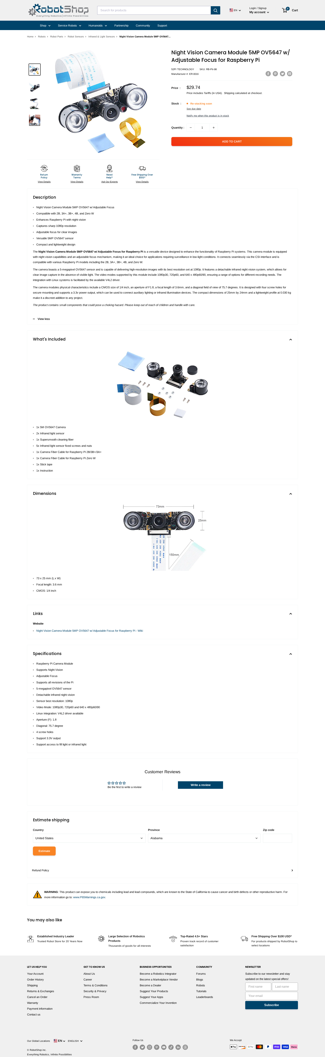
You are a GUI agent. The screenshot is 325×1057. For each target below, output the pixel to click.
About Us (89, 973)
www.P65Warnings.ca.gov (89, 897)
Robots (42, 36)
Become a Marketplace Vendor (159, 979)
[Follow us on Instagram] (149, 1047)
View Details (44, 181)
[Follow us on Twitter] (142, 1047)
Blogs (199, 979)
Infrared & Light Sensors (101, 36)
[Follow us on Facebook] (135, 1047)
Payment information (39, 1008)
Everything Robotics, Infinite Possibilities (49, 1054)
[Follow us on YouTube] (163, 1047)
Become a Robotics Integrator (158, 973)
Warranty (32, 1002)
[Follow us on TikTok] (171, 1047)
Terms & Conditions (96, 985)
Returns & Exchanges (40, 991)
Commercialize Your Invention (158, 1002)
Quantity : (177, 127)
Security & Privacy (95, 991)
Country (38, 829)
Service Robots (68, 25)
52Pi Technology (182, 69)
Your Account (35, 973)
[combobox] (154, 10)
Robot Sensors (76, 36)
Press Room (91, 997)
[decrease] (191, 128)
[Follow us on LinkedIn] (178, 1047)
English (74, 1041)
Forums (201, 973)
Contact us (33, 1014)
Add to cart (232, 141)
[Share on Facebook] (268, 73)
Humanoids (96, 25)
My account (257, 12)
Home (30, 36)
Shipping (32, 985)
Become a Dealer (150, 985)
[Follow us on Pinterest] (156, 1047)
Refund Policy (40, 870)
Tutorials (201, 991)
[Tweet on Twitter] (282, 73)
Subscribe (271, 1005)
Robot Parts (56, 36)
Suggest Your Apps (151, 997)
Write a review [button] (200, 785)
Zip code (268, 829)
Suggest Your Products (154, 991)
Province (154, 829)
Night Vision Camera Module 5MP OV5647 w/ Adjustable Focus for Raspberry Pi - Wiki (89, 630)
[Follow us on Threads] (185, 1047)
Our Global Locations (38, 1041)
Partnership (121, 25)
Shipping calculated (235, 93)
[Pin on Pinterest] (275, 73)
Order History (35, 979)
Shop (43, 25)
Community (143, 25)
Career (88, 979)
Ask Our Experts (109, 181)
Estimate (44, 851)
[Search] (215, 10)
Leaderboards (204, 997)
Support (162, 25)
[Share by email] (289, 73)
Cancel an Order (37, 997)
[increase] (214, 128)
